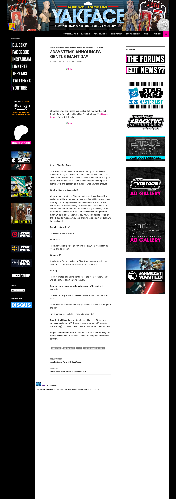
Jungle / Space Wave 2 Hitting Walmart (66, 360)
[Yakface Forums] (145, 59)
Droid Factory (116, 34)
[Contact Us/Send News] (145, 70)
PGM (79, 348)
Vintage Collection (70, 34)
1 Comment (78, 62)
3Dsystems (56, 348)
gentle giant (69, 348)
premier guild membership (94, 348)
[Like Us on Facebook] (21, 52)
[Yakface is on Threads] (21, 73)
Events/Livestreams (73, 47)
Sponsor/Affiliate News (93, 47)
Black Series (86, 34)
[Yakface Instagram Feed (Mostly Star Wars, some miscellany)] (21, 59)
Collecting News (57, 47)
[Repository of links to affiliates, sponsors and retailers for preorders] (21, 66)
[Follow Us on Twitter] (21, 80)
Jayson (67, 62)
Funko (146, 34)
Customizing (156, 34)
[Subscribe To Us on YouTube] (21, 87)
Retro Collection (100, 34)
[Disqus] (78, 413)
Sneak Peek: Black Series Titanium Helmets (68, 369)
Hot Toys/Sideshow (132, 34)
